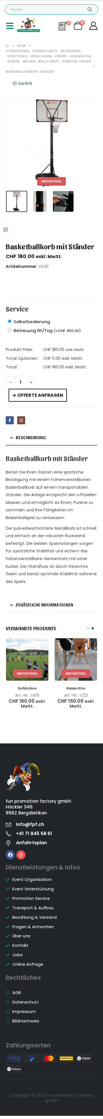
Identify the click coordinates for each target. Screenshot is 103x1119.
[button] (13, 143)
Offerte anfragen (40, 395)
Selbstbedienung (32, 321)
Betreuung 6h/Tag (47, 330)
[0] (64, 29)
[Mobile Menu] (10, 26)
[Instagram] (21, 420)
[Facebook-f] (10, 420)
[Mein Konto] (94, 26)
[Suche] (90, 9)
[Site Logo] (28, 24)
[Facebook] (10, 854)
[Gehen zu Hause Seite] (7, 45)
